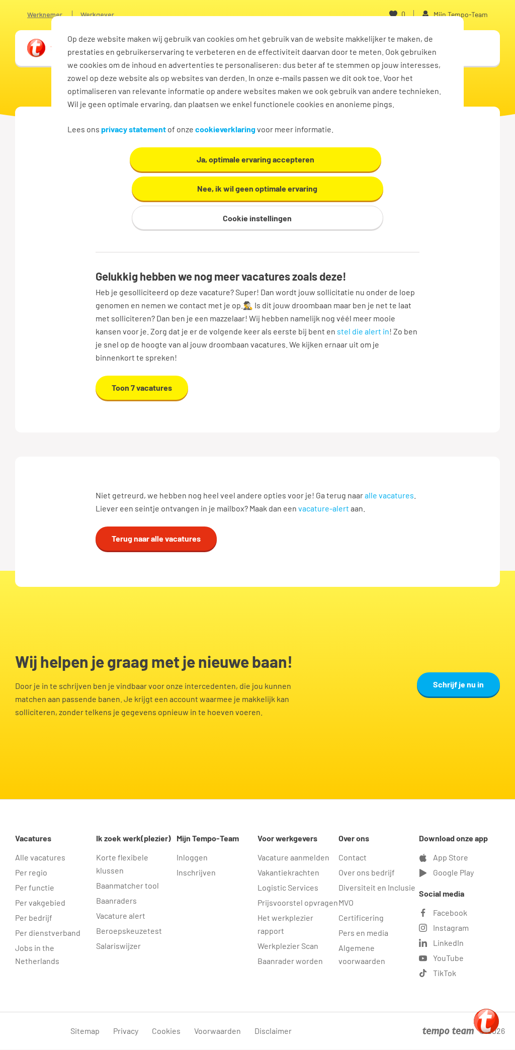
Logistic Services (288, 887)
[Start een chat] (486, 1021)
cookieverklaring (225, 129)
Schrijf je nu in (458, 684)
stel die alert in (363, 331)
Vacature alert (120, 915)
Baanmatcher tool (127, 885)
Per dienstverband (47, 932)
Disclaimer (273, 1030)
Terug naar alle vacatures (156, 538)
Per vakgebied (40, 902)
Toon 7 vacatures (142, 387)
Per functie (34, 887)
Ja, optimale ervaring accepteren (255, 159)
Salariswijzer (118, 945)
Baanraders (116, 900)
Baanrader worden (290, 961)
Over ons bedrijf (366, 872)
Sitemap (85, 1030)
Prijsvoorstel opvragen (298, 902)
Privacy (125, 1030)
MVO (346, 902)
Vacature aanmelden (293, 857)
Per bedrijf (33, 917)
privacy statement (133, 129)
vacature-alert (323, 508)
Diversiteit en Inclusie (376, 887)
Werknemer (44, 14)
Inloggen (192, 857)
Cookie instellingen (257, 218)
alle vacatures (389, 495)
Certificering (361, 917)
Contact (352, 857)
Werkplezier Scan (288, 945)
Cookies (166, 1030)
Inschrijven (196, 872)
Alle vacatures (40, 857)
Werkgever (97, 14)
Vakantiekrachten (288, 872)
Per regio (31, 872)
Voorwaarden (217, 1030)
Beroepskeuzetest (129, 930)
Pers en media (363, 932)
